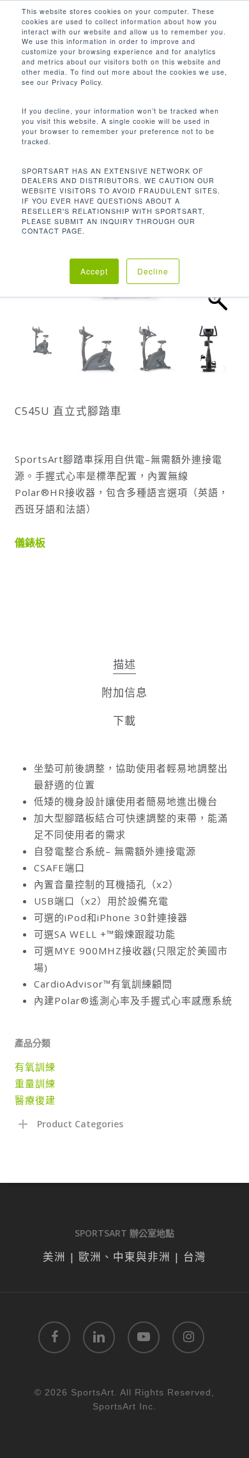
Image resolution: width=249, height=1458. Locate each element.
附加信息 (124, 692)
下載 (124, 720)
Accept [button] (94, 271)
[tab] (124, 665)
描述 (124, 664)
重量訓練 (35, 1083)
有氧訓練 (35, 1066)
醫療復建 (35, 1100)
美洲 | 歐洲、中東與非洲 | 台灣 (124, 1256)
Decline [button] (153, 271)
